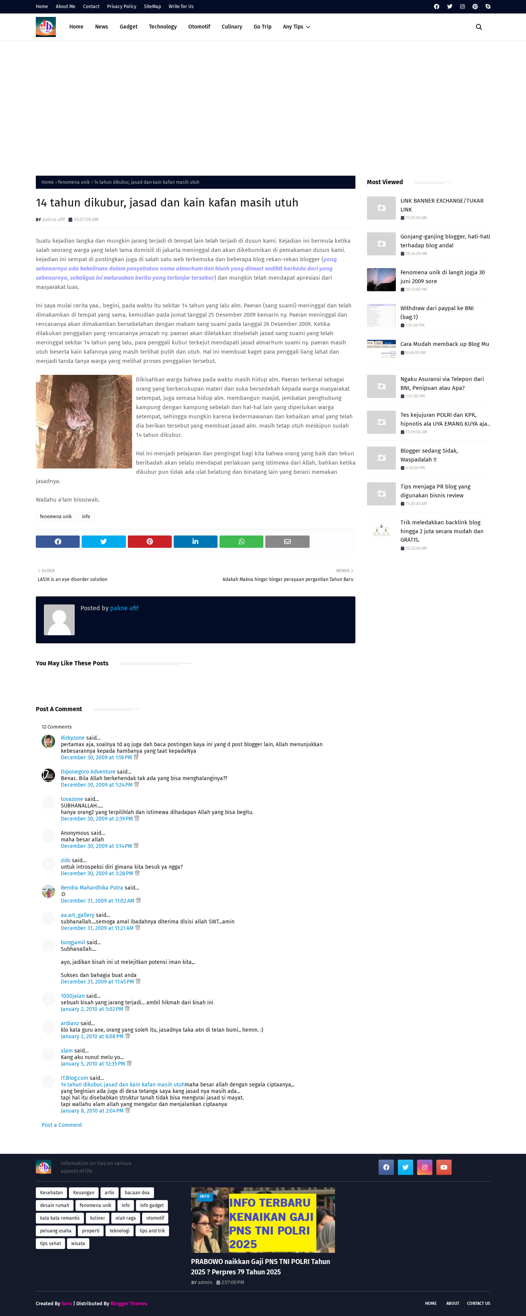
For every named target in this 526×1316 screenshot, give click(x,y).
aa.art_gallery (77, 915)
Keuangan (83, 1192)
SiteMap (152, 6)
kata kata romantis (60, 1218)
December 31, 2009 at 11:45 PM (98, 982)
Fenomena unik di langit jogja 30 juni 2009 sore (442, 277)
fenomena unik (74, 182)
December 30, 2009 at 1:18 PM (97, 757)
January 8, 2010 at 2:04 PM (93, 1111)
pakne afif (53, 219)
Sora (67, 1303)
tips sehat (50, 1243)
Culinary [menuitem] (232, 27)
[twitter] (449, 6)
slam (67, 1050)
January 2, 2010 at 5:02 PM (93, 1009)
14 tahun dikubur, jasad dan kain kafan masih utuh (123, 1084)
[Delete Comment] (136, 757)
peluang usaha (56, 1231)
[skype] (487, 6)
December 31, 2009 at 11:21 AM (98, 928)
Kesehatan (51, 1192)
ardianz (70, 1023)
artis (109, 1192)
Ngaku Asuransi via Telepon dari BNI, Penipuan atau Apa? (442, 383)
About (452, 1303)
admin (205, 1282)
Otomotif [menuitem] (199, 27)
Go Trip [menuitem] (262, 27)
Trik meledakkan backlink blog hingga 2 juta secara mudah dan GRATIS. (442, 531)
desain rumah (54, 1205)
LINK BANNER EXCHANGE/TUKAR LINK (442, 205)
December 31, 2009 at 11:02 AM (98, 901)
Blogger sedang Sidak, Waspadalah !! (429, 455)
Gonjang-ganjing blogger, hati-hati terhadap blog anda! (445, 241)
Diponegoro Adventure (88, 772)
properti (90, 1231)
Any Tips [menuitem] (293, 27)
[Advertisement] (263, 106)
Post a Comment (62, 1125)
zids (65, 860)
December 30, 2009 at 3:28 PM (98, 873)
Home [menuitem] (76, 27)
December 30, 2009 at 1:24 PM (97, 785)
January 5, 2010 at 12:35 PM (94, 1064)
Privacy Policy (121, 6)
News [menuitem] (101, 27)
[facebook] (436, 6)
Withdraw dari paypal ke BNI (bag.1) (437, 313)
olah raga (126, 1218)
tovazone (72, 799)
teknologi (119, 1231)
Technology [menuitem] (163, 27)
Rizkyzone (73, 738)
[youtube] (444, 1167)
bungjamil (73, 942)
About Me (65, 6)
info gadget (152, 1205)
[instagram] (462, 6)
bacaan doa (137, 1192)
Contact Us (478, 1303)
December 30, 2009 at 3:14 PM (97, 846)
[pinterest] (475, 6)
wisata (78, 1243)
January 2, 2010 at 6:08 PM (93, 1036)
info (86, 516)
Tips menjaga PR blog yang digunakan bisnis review (435, 491)
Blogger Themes (129, 1303)
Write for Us (181, 6)
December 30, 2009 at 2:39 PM (97, 819)
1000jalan (73, 996)
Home (42, 6)
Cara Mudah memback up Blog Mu (444, 344)
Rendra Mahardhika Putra (92, 888)
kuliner (97, 1218)
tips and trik (152, 1231)
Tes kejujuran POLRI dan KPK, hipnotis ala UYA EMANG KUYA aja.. (445, 419)
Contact (91, 6)
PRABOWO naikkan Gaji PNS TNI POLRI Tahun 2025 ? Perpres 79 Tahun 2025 (260, 1266)
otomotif (155, 1218)
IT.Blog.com (74, 1078)
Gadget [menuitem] (128, 27)
